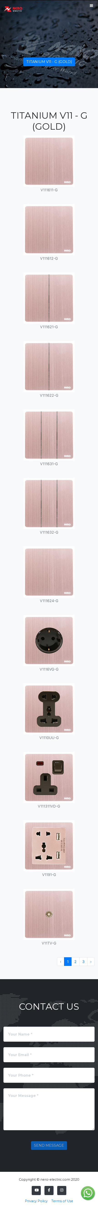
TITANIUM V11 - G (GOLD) (49, 62)
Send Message (49, 1145)
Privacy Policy (36, 1201)
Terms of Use (62, 1201)
